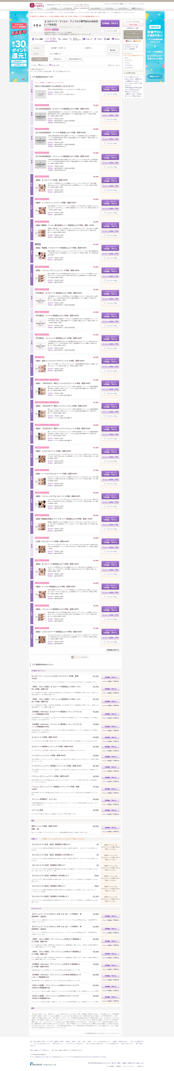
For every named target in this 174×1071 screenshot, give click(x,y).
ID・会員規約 (110, 1066)
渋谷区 (74, 1041)
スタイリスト (128, 60)
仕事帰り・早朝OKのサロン (120, 1041)
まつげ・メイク (59, 48)
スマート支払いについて (132, 77)
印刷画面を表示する (113, 650)
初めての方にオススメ (127, 1043)
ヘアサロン (54, 8)
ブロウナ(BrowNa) (93, 1057)
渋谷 (79, 1041)
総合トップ (33, 12)
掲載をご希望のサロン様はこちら (133, 1063)
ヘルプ (142, 4)
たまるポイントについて (132, 45)
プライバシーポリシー (129, 1066)
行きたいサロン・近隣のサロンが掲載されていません (133, 80)
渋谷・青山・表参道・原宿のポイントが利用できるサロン (67, 1050)
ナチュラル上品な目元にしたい (42, 1043)
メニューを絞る (53, 53)
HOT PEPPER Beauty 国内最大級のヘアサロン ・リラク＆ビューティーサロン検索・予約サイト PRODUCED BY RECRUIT (37, 6)
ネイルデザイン (129, 68)
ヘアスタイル (68, 8)
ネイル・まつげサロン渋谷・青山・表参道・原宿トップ (94, 12)
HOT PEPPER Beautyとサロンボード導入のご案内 (104, 1063)
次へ (117, 65)
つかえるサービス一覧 (131, 47)
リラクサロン (109, 8)
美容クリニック (137, 8)
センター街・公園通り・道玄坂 (55, 1041)
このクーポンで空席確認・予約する (110, 88)
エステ (89, 48)
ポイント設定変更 (130, 49)
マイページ (133, 4)
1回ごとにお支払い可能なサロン (95, 1043)
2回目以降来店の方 (75, 59)
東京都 (67, 1041)
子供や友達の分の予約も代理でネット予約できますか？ (133, 89)
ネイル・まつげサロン (81, 8)
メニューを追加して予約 (111, 115)
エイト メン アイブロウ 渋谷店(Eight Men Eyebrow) (74, 1057)
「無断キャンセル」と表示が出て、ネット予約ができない (133, 95)
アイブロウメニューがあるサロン (75, 1043)
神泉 (84, 1041)
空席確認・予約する (110, 23)
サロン (126, 58)
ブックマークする (111, 31)
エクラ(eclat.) (102, 1057)
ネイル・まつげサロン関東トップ (68, 12)
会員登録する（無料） (133, 28)
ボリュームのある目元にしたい (102, 1041)
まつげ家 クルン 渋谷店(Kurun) (52, 1057)
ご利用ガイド (140, 1066)
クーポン (127, 63)
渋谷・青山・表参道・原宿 (37, 1041)
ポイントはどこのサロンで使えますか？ (133, 84)
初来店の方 (57, 59)
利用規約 (118, 1066)
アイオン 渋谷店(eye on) (36, 1057)
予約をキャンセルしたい (132, 92)
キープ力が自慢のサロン (112, 1043)
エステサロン (123, 8)
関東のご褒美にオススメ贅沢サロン (39, 1050)
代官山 (89, 1041)
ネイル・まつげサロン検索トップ (116, 4)
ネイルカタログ (95, 8)
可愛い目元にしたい (58, 1043)
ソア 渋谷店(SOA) (116, 12)
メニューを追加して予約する (110, 681)
